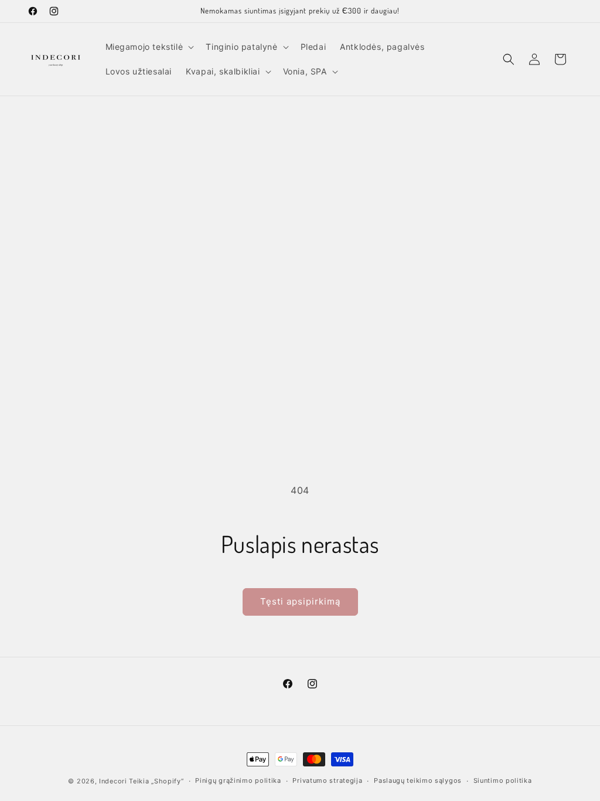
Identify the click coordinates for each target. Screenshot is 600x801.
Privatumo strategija (327, 780)
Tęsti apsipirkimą (300, 601)
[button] (148, 47)
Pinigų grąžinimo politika (238, 780)
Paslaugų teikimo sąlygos (418, 780)
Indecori (113, 781)
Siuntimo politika (502, 780)
